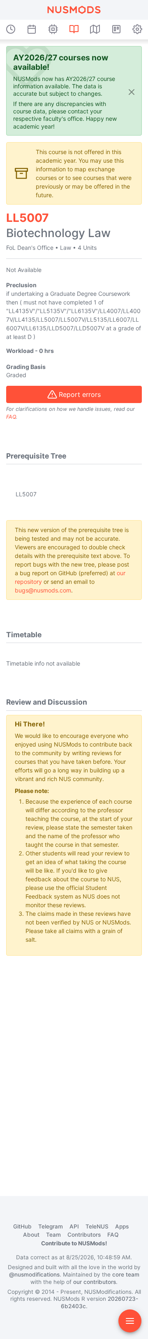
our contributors (94, 1282)
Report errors (80, 394)
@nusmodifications (34, 1274)
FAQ (11, 417)
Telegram (50, 1226)
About (31, 1234)
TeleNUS (97, 1226)
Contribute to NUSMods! (74, 1243)
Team (53, 1234)
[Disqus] (74, 1065)
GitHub (22, 1226)
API (74, 1226)
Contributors (84, 1234)
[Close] (131, 91)
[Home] (74, 10)
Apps (122, 1226)
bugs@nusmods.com (43, 590)
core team (125, 1274)
